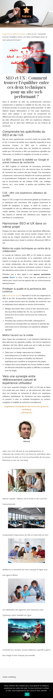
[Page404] (26, 12)
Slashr (12, 277)
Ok (27, 694)
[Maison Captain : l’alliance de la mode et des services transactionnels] (26, 480)
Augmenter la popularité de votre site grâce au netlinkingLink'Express (26, 409)
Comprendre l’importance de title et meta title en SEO (25, 535)
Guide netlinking (9, 677)
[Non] (50, 690)
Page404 (6, 34)
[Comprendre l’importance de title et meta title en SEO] (26, 518)
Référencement (19, 34)
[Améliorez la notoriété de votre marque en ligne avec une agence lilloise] (26, 550)
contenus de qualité (13, 295)
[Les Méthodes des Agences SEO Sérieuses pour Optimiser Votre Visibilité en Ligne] (26, 591)
